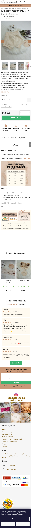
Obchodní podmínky (7, 436)
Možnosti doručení (6, 107)
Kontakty (4, 446)
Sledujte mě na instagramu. (16, 399)
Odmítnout (8, 524)
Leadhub (18, 388)
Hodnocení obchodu (16, 300)
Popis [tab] (16, 145)
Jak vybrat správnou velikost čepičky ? (13, 454)
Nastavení (15, 519)
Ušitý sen (8, 18)
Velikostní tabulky (7, 432)
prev (1, 267)
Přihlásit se (16, 382)
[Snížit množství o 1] (21, 113)
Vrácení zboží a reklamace (9, 441)
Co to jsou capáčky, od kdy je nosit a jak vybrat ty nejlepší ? (16, 456)
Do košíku (17, 117)
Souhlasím (22, 524)
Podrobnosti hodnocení (7, 16)
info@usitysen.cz (11, 465)
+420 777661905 (11, 469)
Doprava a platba (7, 434)
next (30, 267)
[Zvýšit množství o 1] (29, 113)
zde (22, 514)
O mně (3, 429)
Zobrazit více (16, 363)
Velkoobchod (5, 444)
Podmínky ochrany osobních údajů (12, 439)
